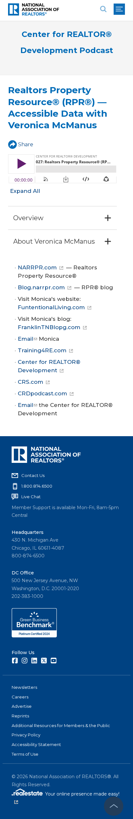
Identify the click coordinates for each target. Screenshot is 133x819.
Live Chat (31, 496)
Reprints (20, 715)
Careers (20, 696)
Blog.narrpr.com (41, 287)
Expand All (25, 191)
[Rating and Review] (34, 636)
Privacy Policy (26, 734)
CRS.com (30, 382)
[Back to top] (113, 806)
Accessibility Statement (36, 744)
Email (25, 339)
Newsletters (24, 687)
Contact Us (33, 475)
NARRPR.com (37, 267)
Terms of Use (25, 754)
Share (25, 144)
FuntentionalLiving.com (51, 307)
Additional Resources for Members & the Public (61, 725)
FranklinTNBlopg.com (49, 327)
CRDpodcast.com (42, 393)
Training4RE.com (42, 350)
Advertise (22, 706)
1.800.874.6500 (36, 486)
